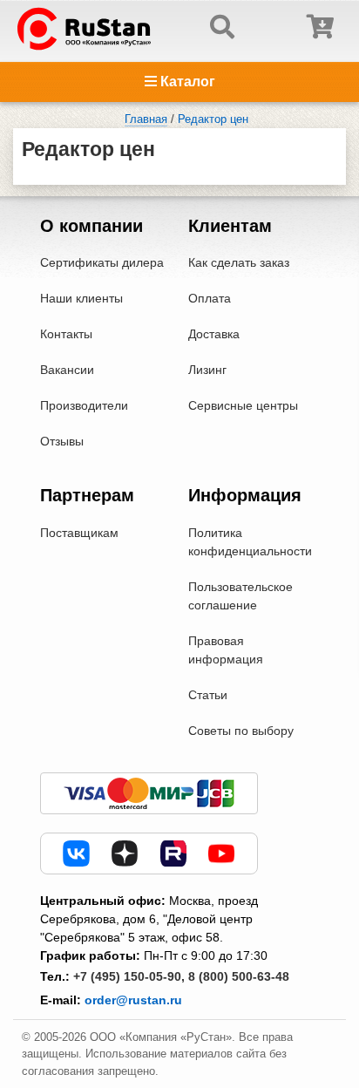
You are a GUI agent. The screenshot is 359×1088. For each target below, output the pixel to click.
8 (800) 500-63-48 (238, 976)
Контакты (66, 334)
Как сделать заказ (238, 262)
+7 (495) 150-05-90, (129, 976)
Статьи (207, 695)
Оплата (209, 298)
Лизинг (207, 370)
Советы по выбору (241, 731)
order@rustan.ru (133, 1000)
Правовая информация (225, 650)
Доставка (214, 334)
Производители (84, 405)
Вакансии (67, 370)
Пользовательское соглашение (240, 596)
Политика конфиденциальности (250, 542)
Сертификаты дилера (102, 262)
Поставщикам (79, 533)
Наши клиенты (81, 298)
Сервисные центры (243, 405)
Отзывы (62, 441)
